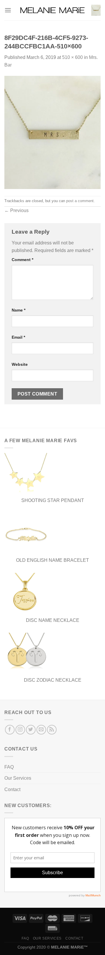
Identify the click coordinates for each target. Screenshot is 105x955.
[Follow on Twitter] (31, 729)
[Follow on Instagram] (20, 729)
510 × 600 (72, 57)
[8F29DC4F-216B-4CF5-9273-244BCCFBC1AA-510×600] (52, 132)
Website (20, 364)
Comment (22, 259)
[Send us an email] (41, 729)
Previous (16, 210)
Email (18, 337)
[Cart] (96, 10)
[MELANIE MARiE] (52, 10)
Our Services (17, 778)
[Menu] (7, 10)
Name (18, 310)
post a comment (80, 201)
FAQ (9, 767)
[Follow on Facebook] (10, 729)
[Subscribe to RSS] (52, 729)
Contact (12, 789)
